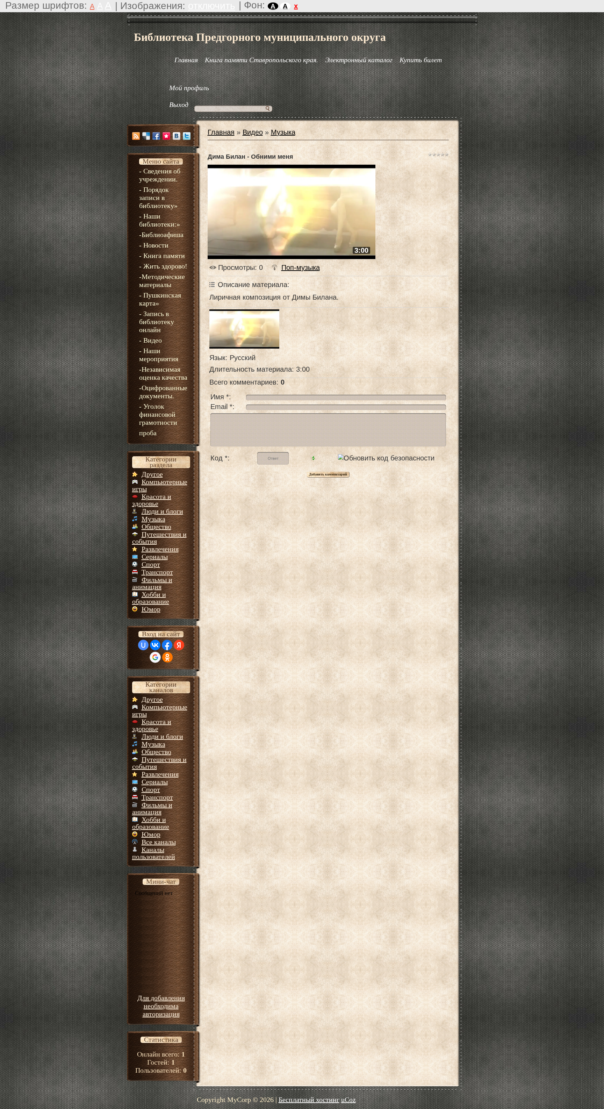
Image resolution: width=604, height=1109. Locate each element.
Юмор (151, 609)
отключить (211, 5)
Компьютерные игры (159, 485)
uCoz (348, 1099)
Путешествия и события (159, 537)
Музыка (153, 519)
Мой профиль (189, 88)
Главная (221, 132)
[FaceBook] (156, 136)
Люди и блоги (162, 511)
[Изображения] (244, 329)
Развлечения (160, 549)
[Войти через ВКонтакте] (155, 645)
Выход (178, 104)
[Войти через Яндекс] (179, 645)
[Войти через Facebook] (167, 645)
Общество (156, 526)
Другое (152, 474)
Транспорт (157, 572)
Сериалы (155, 556)
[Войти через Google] (155, 657)
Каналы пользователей (153, 853)
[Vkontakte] (176, 136)
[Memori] (166, 136)
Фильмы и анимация (152, 583)
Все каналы (159, 842)
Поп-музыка (300, 267)
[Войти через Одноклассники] (167, 657)
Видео (253, 132)
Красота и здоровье (151, 500)
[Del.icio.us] (146, 136)
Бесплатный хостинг (309, 1099)
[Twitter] (186, 136)
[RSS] (136, 136)
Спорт (151, 564)
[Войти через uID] (143, 645)
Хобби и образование (150, 598)
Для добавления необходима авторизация (161, 1006)
